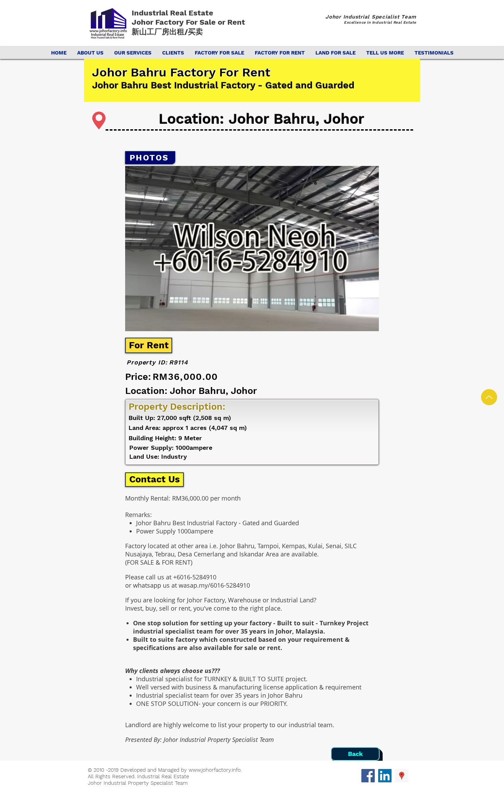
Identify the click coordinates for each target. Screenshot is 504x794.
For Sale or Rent (216, 22)
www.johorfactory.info (215, 770)
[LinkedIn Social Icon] (385, 775)
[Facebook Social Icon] (368, 775)
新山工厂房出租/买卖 (167, 31)
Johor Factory (159, 22)
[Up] (489, 397)
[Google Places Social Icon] (401, 775)
